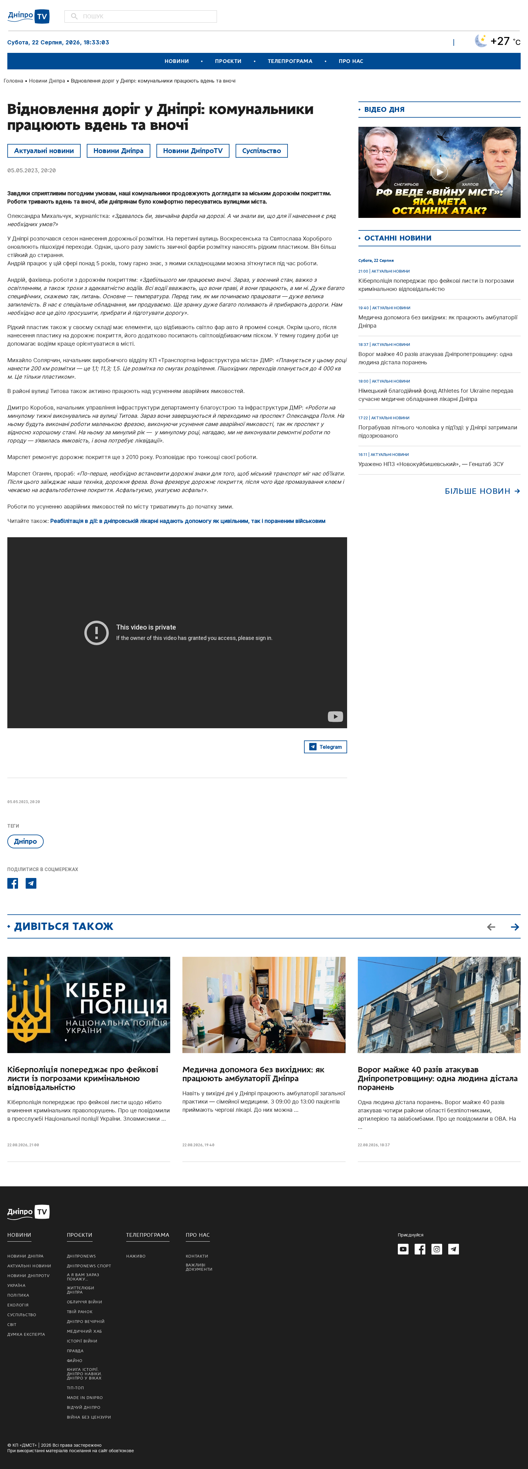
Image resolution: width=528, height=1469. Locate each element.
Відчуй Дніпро (84, 1407)
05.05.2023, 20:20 (31, 170)
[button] (515, 926)
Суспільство (261, 151)
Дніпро (25, 841)
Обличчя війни (84, 1302)
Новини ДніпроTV (193, 151)
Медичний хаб (84, 1331)
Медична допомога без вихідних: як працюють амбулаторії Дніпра (253, 1074)
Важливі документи (199, 1267)
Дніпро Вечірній (86, 1322)
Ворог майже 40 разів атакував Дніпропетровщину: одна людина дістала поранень (438, 1078)
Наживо (135, 1256)
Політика (18, 1295)
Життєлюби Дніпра (80, 1290)
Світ (11, 1325)
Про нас (351, 61)
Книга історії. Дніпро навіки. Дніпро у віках (84, 1374)
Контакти (197, 1256)
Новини (177, 61)
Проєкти (228, 61)
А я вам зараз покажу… (83, 1277)
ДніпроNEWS (81, 1256)
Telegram (331, 747)
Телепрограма (290, 61)
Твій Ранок (80, 1312)
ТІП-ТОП (75, 1388)
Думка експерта (26, 1334)
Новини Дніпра (47, 81)
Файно (75, 1361)
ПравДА (75, 1351)
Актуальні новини (44, 151)
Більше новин (478, 491)
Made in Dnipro (85, 1398)
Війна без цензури (89, 1417)
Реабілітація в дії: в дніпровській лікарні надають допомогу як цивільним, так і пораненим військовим (187, 521)
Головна (13, 81)
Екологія (18, 1305)
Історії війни (82, 1341)
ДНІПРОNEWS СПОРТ (89, 1266)
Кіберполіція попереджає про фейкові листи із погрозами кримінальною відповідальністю (82, 1078)
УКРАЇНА (16, 1286)
